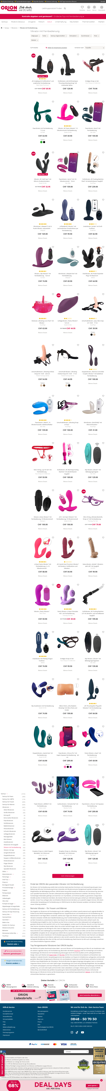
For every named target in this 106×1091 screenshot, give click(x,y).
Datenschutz (7, 1030)
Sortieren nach (79, 48)
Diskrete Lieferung (51, 1)
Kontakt (103, 1)
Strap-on (6, 882)
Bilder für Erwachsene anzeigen (57, 48)
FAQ (4, 1022)
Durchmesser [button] (85, 36)
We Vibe (62, 955)
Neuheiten (74, 22)
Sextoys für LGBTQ (10, 799)
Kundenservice (7, 1011)
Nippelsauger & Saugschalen (12, 906)
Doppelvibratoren (11, 855)
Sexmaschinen (8, 917)
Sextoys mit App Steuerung (12, 912)
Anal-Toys (8, 880)
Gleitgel (87, 972)
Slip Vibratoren (10, 866)
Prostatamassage (10, 888)
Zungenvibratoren (11, 853)
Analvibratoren (10, 842)
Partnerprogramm (8, 1032)
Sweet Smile (53, 955)
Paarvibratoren (10, 821)
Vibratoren (8, 807)
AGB (4, 1024)
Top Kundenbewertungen (23, 1)
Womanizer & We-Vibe (12, 933)
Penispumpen (8, 893)
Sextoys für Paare (9, 796)
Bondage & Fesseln (10, 885)
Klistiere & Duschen (10, 928)
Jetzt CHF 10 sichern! (2, 1065)
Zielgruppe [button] (34, 36)
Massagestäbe (10, 837)
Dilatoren (7, 896)
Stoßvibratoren (10, 823)
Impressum (6, 1035)
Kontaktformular (8, 1014)
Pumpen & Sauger (10, 904)
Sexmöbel (8, 920)
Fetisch (42, 22)
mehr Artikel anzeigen (67, 876)
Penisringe (8, 877)
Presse (40, 1022)
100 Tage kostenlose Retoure (67, 1)
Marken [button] (33, 40)
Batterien (7, 931)
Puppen (6, 890)
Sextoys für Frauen (10, 802)
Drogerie (32, 22)
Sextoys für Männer (10, 805)
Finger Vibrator (10, 863)
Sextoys (4, 22)
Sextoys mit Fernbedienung (12, 909)
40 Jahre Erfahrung (7, 1)
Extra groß (9, 815)
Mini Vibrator (10, 839)
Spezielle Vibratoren (12, 869)
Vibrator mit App (11, 850)
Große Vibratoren (11, 813)
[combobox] (51, 8)
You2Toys (7, 936)
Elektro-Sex (7, 922)
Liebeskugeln (8, 898)
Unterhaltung (60, 22)
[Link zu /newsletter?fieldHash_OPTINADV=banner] (53, 995)
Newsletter (41, 1014)
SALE (49, 22)
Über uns (40, 1019)
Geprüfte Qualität (38, 1)
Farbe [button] (44, 36)
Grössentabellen (8, 1019)
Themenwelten (88, 22)
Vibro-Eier (7, 901)
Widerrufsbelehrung (9, 1027)
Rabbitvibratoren (11, 826)
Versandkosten (7, 1016)
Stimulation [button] (73, 36)
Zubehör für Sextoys (10, 925)
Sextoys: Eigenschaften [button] (58, 36)
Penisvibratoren (10, 829)
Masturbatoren (10, 874)
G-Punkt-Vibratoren (12, 831)
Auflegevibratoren (11, 834)
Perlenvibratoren (11, 861)
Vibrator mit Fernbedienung (14, 847)
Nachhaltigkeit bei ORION (45, 1027)
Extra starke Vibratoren (13, 818)
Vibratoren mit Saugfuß (13, 845)
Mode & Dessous (18, 22)
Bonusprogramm (43, 1011)
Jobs (39, 1024)
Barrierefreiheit (42, 1030)
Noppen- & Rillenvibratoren (14, 858)
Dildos (7, 872)
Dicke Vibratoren (11, 810)
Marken (101, 22)
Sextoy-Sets (9, 914)
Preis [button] (95, 36)
